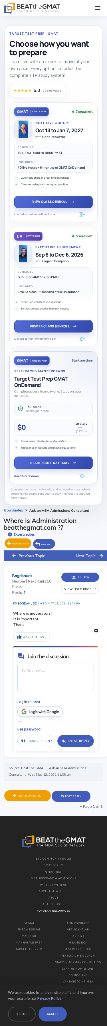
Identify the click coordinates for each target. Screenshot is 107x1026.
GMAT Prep (53, 871)
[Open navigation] (97, 8)
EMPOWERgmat (29, 929)
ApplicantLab (78, 929)
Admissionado (78, 923)
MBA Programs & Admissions (53, 878)
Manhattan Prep (29, 942)
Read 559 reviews (26, 476)
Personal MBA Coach (78, 955)
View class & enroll (49, 201)
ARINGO (78, 936)
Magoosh (29, 936)
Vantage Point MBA (78, 981)
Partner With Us (53, 884)
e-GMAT (29, 923)
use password (29, 729)
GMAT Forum (54, 865)
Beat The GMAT (33, 768)
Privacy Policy (49, 998)
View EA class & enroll (50, 326)
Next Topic (86, 555)
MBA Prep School (78, 949)
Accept (52, 1013)
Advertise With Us (53, 891)
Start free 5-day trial (49, 463)
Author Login (54, 904)
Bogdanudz (27, 603)
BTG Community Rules (53, 858)
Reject (22, 1013)
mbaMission (78, 942)
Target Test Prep (29, 949)
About (53, 897)
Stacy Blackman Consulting (78, 962)
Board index (13, 510)
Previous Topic (32, 555)
